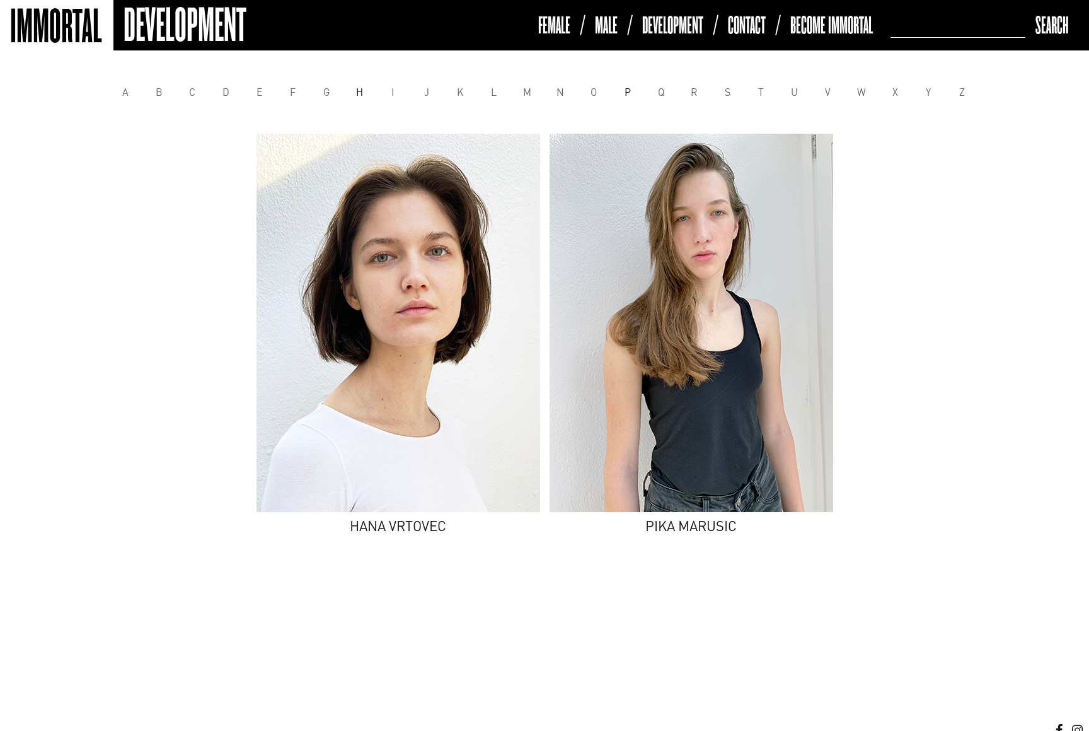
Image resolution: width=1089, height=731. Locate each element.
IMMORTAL (51, 26)
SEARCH (1052, 25)
